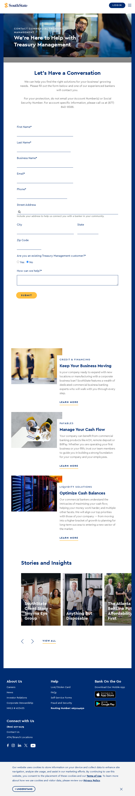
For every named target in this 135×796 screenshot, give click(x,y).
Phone (21, 189)
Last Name (23, 142)
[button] (22, 641)
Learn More (69, 402)
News (10, 692)
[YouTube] (34, 745)
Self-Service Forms (61, 698)
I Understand (24, 789)
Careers (11, 687)
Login (117, 5)
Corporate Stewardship (20, 703)
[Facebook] (8, 745)
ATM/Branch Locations (20, 737)
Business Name (26, 158)
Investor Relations (17, 698)
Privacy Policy (91, 780)
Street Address (26, 204)
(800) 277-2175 (15, 726)
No (31, 262)
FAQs (53, 692)
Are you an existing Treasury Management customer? (51, 255)
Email (20, 173)
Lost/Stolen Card (60, 687)
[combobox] (67, 211)
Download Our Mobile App (110, 687)
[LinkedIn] (21, 745)
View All (49, 640)
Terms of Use (94, 775)
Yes (22, 262)
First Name (23, 127)
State (80, 224)
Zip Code (23, 240)
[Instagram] (15, 745)
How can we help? (29, 270)
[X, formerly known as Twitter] (27, 745)
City (19, 224)
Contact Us (13, 732)
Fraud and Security (61, 703)
